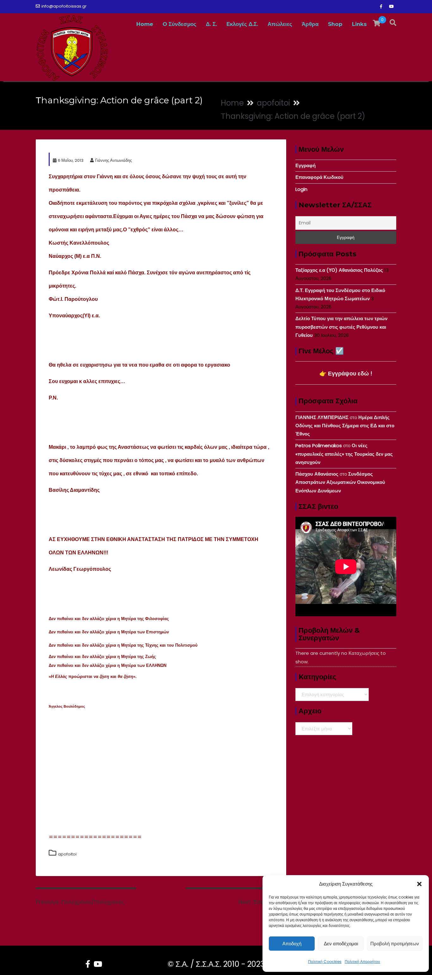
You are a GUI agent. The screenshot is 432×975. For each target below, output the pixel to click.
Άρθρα (310, 24)
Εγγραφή (305, 165)
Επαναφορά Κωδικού (319, 177)
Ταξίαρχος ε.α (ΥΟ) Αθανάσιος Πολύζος (339, 270)
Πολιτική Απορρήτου (362, 961)
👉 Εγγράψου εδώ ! (345, 373)
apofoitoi (67, 854)
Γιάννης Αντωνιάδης (113, 160)
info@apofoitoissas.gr (64, 6)
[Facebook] (381, 7)
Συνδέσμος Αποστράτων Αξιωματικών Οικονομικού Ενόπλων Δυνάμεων (340, 482)
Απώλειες (280, 24)
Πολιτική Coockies (325, 961)
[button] (419, 884)
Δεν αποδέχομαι (341, 943)
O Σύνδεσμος (179, 24)
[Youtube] (391, 7)
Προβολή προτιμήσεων (394, 943)
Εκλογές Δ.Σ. (242, 24)
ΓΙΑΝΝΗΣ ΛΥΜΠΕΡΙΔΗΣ (322, 417)
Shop (335, 24)
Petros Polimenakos (318, 445)
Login (301, 189)
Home (144, 24)
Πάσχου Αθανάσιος (316, 474)
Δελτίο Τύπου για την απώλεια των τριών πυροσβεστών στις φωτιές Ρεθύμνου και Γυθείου (341, 326)
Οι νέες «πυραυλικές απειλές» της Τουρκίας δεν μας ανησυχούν (344, 454)
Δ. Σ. (211, 24)
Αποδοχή (291, 943)
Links (359, 24)
